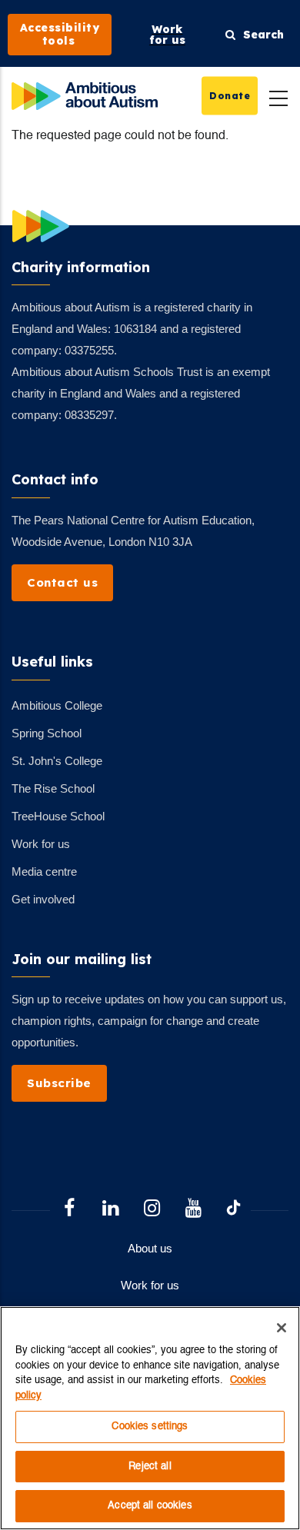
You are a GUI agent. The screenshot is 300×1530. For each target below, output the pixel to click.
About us (150, 1248)
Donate (229, 95)
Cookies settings (150, 1427)
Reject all (149, 1467)
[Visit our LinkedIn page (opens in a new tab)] (110, 1209)
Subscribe (59, 1083)
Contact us (62, 582)
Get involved (43, 899)
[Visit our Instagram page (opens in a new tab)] (152, 1209)
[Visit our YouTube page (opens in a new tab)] (193, 1209)
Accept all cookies (150, 1506)
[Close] (281, 1328)
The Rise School (53, 788)
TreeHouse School (58, 816)
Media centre (44, 871)
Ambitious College (57, 705)
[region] (150, 1418)
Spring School (47, 733)
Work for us (41, 843)
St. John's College (57, 760)
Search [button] (259, 35)
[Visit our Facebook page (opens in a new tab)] (69, 1209)
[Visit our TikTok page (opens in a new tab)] (233, 1210)
